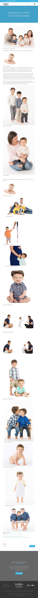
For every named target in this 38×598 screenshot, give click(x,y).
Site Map (5, 584)
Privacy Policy (7, 585)
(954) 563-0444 (12, 1)
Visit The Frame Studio (19, 595)
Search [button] (33, 1)
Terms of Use (6, 586)
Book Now (19, 573)
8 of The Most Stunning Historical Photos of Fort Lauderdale (15, 537)
